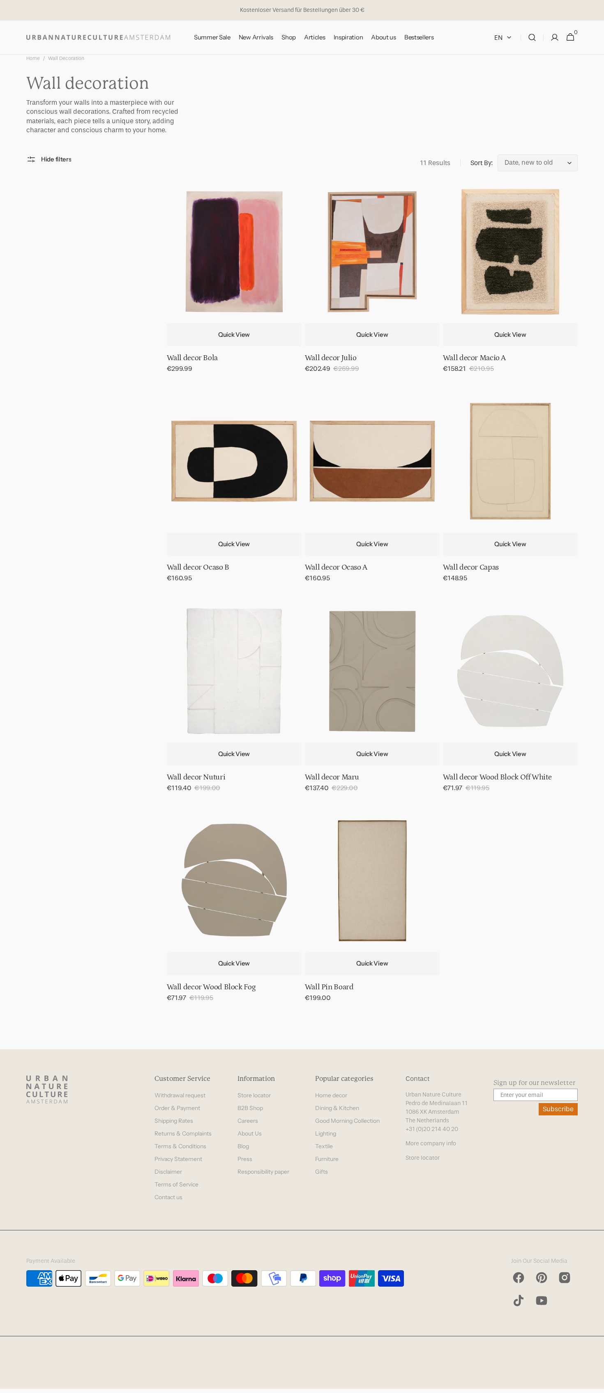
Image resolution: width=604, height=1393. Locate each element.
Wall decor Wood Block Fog (211, 987)
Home (33, 58)
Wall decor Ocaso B (198, 567)
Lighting (325, 1133)
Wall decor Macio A (474, 358)
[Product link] (234, 284)
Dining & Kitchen (337, 1108)
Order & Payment (177, 1108)
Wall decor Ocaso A (336, 567)
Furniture (327, 1159)
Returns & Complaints (183, 1133)
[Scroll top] (594, 1383)
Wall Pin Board (329, 987)
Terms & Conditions (180, 1146)
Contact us (168, 1197)
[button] (532, 38)
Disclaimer (168, 1171)
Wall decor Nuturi (196, 777)
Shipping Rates (173, 1120)
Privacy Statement (178, 1159)
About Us (249, 1133)
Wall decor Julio (331, 358)
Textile (324, 1146)
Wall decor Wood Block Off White (497, 777)
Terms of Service (176, 1184)
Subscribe (558, 1109)
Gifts (321, 1171)
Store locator (254, 1095)
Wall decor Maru (332, 777)
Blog (243, 1146)
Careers (247, 1120)
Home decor (331, 1095)
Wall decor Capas (471, 567)
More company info (431, 1143)
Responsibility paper (263, 1171)
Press (244, 1159)
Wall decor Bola (192, 358)
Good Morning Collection (347, 1120)
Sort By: (481, 163)
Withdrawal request (179, 1095)
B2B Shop (250, 1108)
